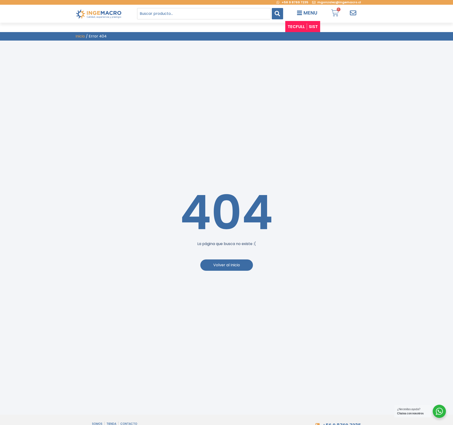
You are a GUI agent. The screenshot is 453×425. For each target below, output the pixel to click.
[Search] (277, 13)
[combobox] (204, 13)
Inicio (80, 36)
